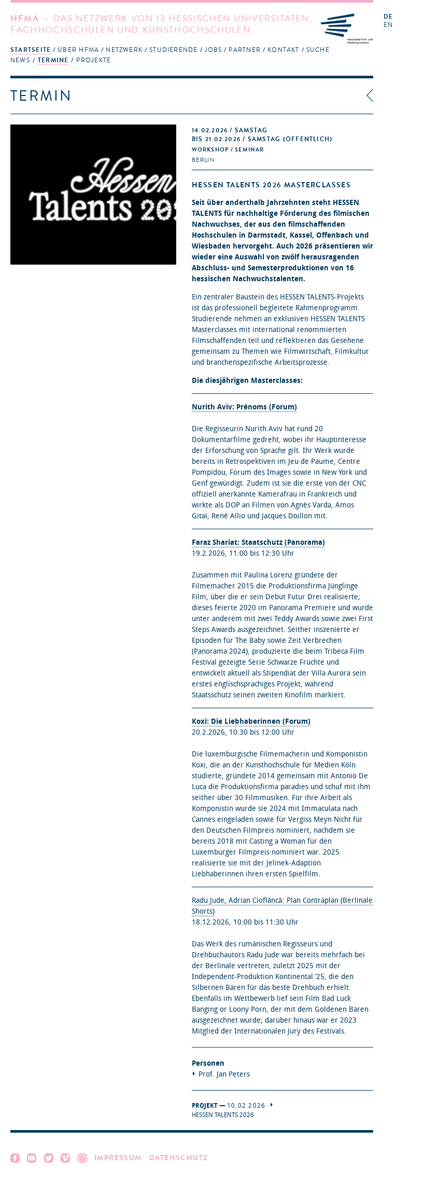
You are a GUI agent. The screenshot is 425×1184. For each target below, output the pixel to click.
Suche (318, 50)
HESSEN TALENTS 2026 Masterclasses (271, 185)
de (388, 17)
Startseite (30, 50)
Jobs (213, 50)
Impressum (118, 1158)
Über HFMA (78, 50)
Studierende (173, 50)
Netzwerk (124, 50)
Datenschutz (178, 1158)
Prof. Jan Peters (224, 1074)
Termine (53, 60)
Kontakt (283, 50)
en (388, 25)
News (20, 60)
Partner (245, 50)
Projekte (93, 60)
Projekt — (228, 1105)
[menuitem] (30, 49)
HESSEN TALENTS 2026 (223, 1115)
